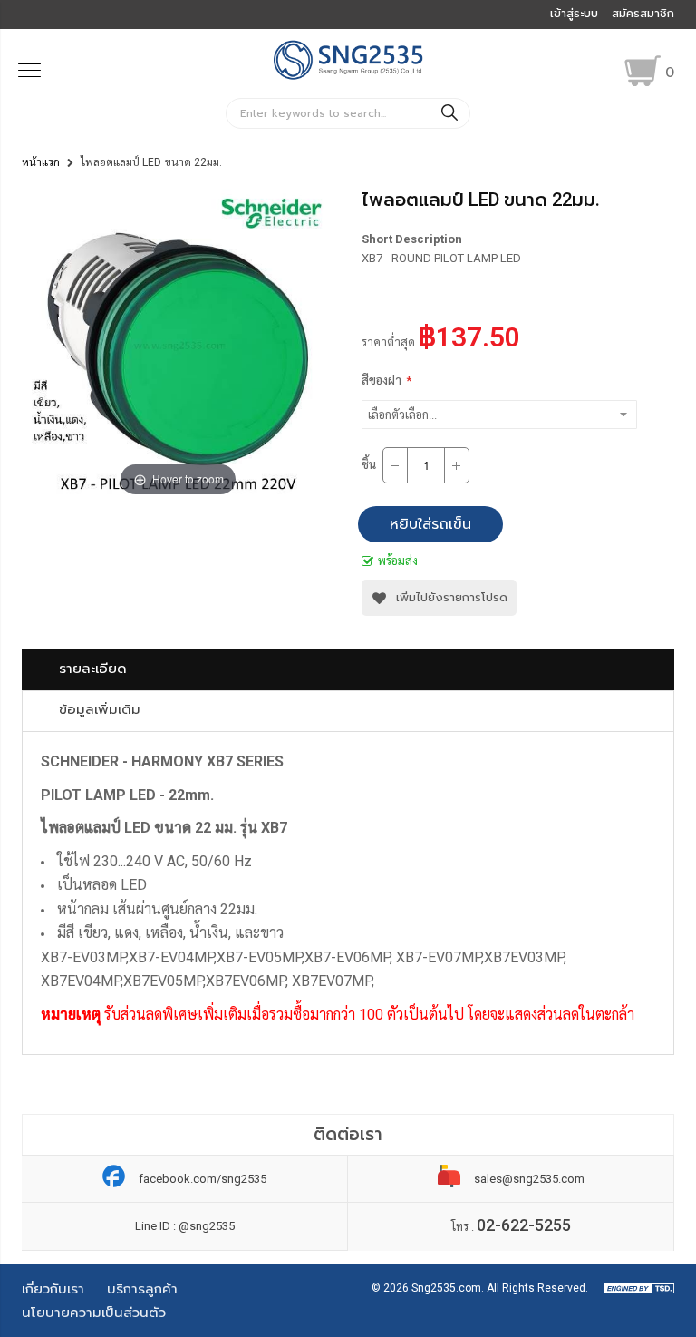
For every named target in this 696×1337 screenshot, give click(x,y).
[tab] (348, 669)
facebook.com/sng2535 (202, 1179)
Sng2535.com (446, 1288)
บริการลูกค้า (142, 1289)
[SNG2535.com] (348, 77)
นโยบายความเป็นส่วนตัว (94, 1312)
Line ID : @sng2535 (185, 1226)
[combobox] (348, 113)
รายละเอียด (93, 668)
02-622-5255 (524, 1225)
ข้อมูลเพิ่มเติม (99, 709)
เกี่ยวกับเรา (53, 1289)
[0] (642, 71)
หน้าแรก (41, 162)
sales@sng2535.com (529, 1179)
